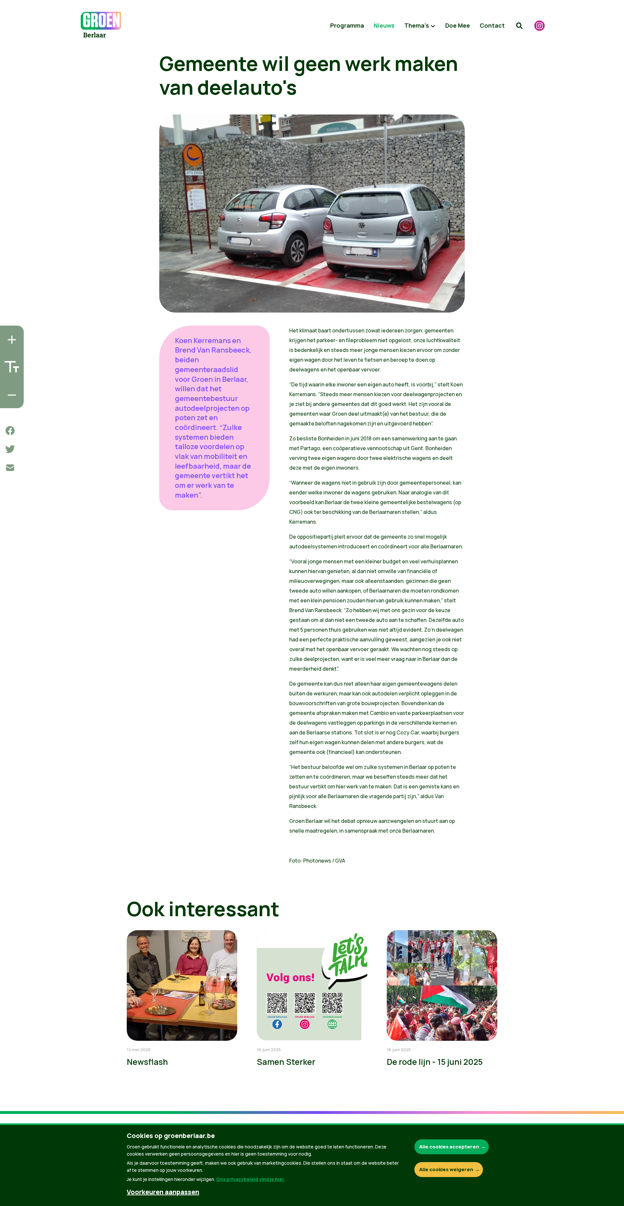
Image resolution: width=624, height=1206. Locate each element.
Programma (347, 25)
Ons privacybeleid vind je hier (250, 1179)
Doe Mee (457, 25)
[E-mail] (10, 468)
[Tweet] (10, 449)
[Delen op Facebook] (10, 430)
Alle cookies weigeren (446, 1169)
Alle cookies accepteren (449, 1146)
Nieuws (384, 25)
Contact (492, 25)
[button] (519, 25)
